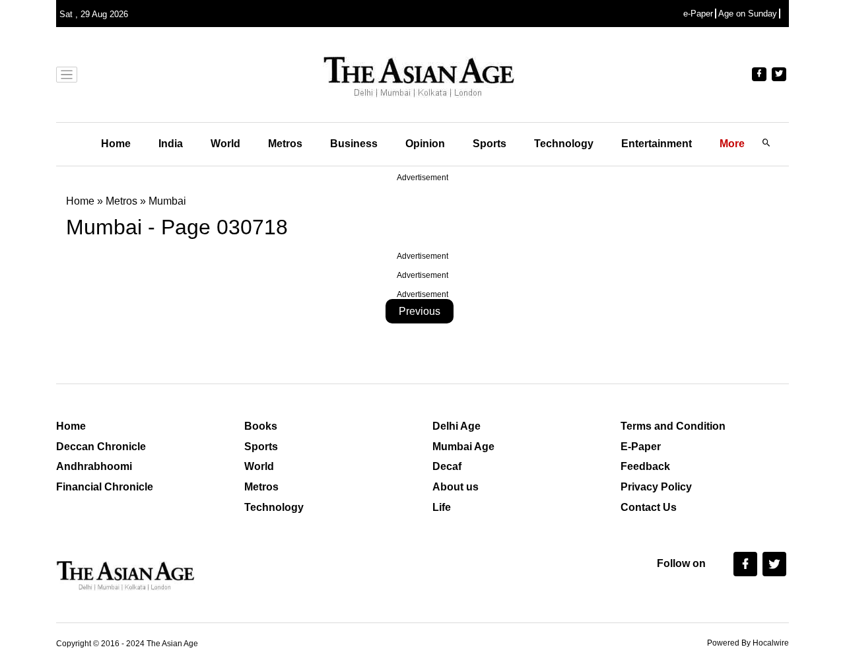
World (225, 143)
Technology (563, 143)
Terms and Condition (673, 426)
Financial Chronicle (104, 486)
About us (455, 486)
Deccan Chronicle (101, 446)
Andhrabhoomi (94, 466)
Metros (285, 143)
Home (116, 143)
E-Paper (641, 446)
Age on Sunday (747, 13)
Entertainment (656, 143)
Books (260, 426)
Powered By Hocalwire (748, 643)
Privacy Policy (656, 486)
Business (354, 143)
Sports (489, 143)
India (170, 143)
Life (441, 507)
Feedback (645, 466)
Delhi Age (456, 426)
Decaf (446, 466)
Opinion (425, 143)
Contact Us (649, 507)
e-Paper (698, 13)
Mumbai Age (463, 446)
